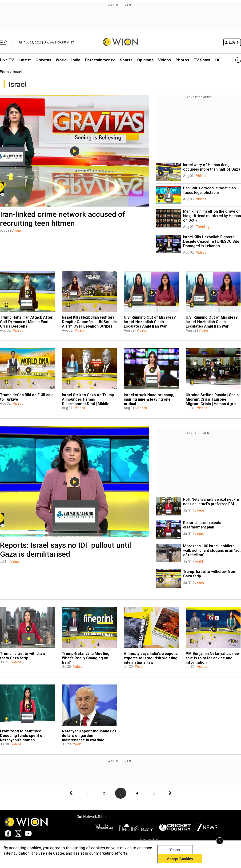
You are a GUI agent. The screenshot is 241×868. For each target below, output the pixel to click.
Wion (4, 72)
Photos (182, 60)
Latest (25, 60)
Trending (202, 227)
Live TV (7, 60)
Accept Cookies (180, 859)
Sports (126, 60)
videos (164, 60)
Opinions (145, 60)
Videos (17, 231)
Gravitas (43, 60)
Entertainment (98, 60)
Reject (175, 850)
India (75, 60)
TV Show (202, 60)
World (61, 60)
